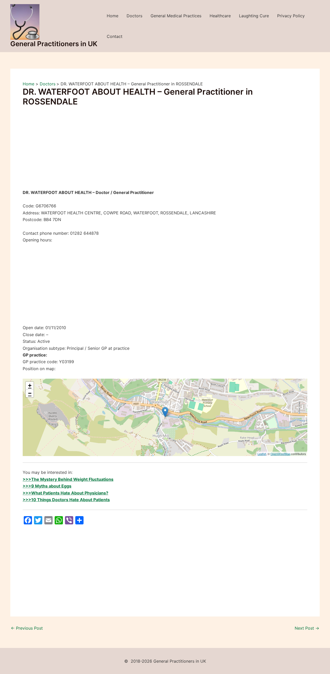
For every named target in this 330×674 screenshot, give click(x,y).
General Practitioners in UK (53, 44)
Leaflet (262, 454)
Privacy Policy (291, 15)
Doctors (134, 15)
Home (112, 15)
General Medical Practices (176, 15)
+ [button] (29, 385)
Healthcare (220, 15)
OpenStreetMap (280, 454)
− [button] (29, 393)
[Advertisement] (165, 151)
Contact (114, 36)
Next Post (307, 628)
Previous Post (27, 628)
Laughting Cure (254, 15)
